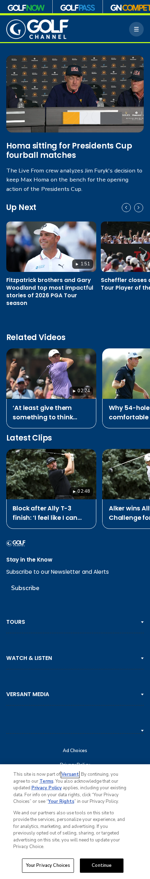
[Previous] (126, 207)
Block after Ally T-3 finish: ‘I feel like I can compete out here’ (45, 513)
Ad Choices (75, 751)
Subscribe (25, 588)
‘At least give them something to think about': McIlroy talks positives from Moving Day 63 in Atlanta (48, 412)
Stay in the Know (29, 559)
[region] (75, 821)
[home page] (37, 29)
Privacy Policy (46, 788)
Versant (70, 774)
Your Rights (61, 801)
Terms (46, 781)
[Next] (138, 207)
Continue (102, 865)
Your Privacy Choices (48, 865)
